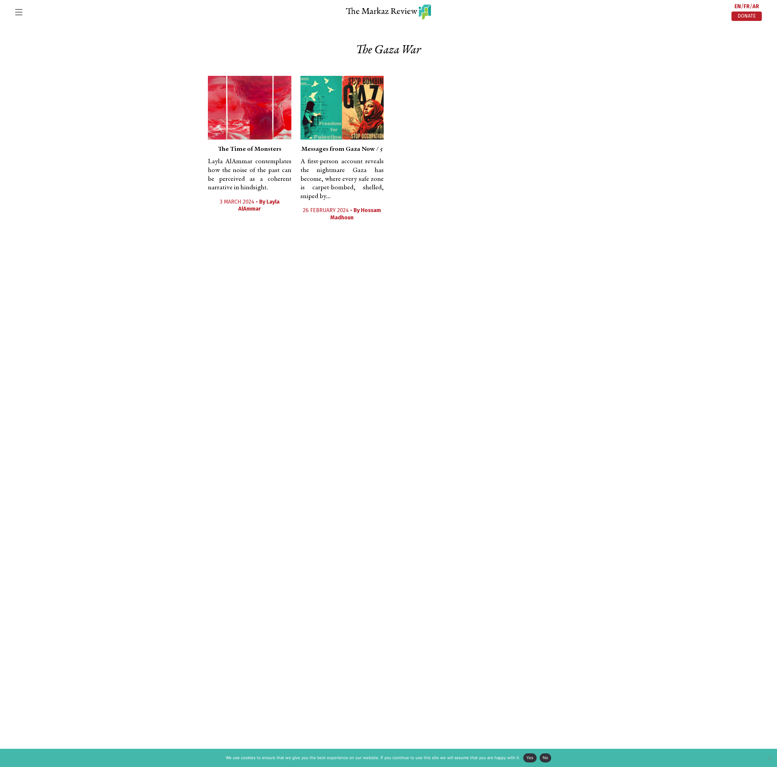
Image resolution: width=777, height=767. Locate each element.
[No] (769, 758)
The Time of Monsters (249, 149)
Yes (530, 757)
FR (747, 6)
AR (755, 6)
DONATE (747, 16)
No (545, 757)
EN (738, 6)
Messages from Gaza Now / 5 (342, 149)
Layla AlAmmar (259, 205)
